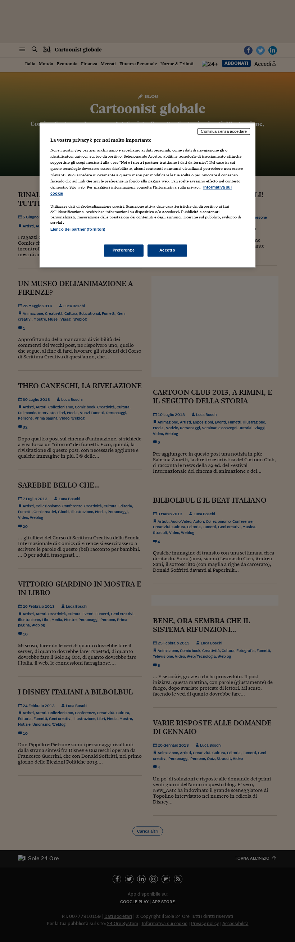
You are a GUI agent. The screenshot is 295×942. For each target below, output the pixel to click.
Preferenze (124, 250)
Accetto (167, 250)
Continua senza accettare (224, 131)
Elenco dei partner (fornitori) (77, 229)
